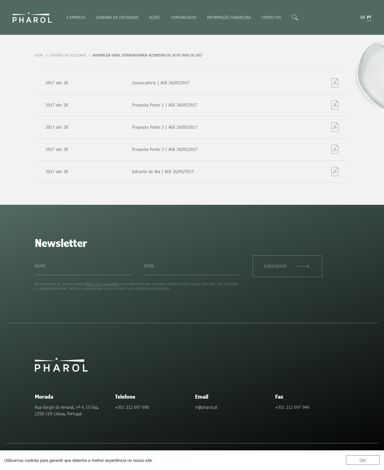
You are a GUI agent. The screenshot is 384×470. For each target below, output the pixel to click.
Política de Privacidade (101, 283)
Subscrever (275, 266)
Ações (154, 17)
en (362, 17)
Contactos (271, 17)
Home (39, 55)
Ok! (363, 460)
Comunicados (183, 17)
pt (369, 17)
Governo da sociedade (117, 17)
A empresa (75, 17)
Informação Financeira (229, 17)
